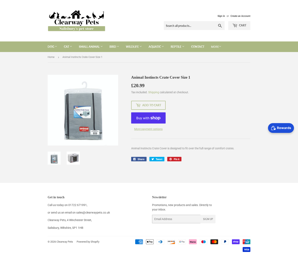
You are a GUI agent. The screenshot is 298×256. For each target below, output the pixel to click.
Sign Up (208, 219)
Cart (242, 25)
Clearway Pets (65, 241)
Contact (197, 46)
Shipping (153, 92)
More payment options (148, 129)
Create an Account (240, 16)
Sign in (221, 16)
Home (51, 57)
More (215, 46)
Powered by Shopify (88, 241)
